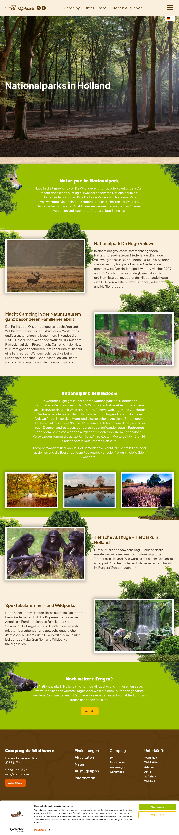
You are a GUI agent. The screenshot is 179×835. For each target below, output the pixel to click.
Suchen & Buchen (126, 8)
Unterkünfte (96, 8)
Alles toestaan (157, 807)
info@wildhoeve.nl (18, 774)
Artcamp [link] (149, 767)
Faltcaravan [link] (117, 762)
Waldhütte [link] (151, 762)
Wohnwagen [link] (118, 767)
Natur (79, 764)
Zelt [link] (112, 757)
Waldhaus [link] (150, 757)
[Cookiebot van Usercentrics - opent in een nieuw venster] (17, 830)
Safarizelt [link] (150, 776)
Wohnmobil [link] (117, 771)
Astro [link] (147, 771)
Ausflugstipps (87, 771)
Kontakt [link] (90, 711)
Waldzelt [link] (149, 781)
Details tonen (40, 830)
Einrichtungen (87, 750)
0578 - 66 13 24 (16, 770)
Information (85, 777)
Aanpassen (156, 815)
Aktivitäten (84, 757)
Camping (72, 8)
